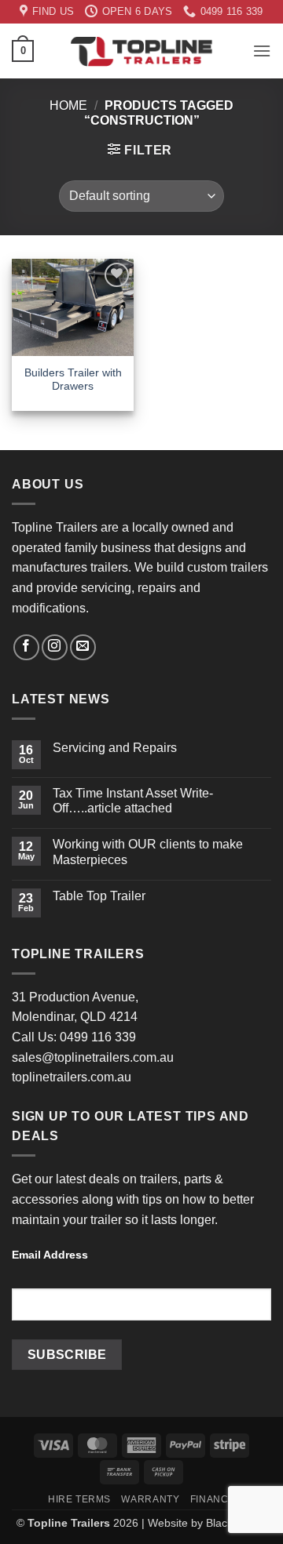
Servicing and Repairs (115, 747)
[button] (23, 51)
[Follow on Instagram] (55, 647)
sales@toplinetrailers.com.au (93, 1057)
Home (68, 105)
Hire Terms (79, 1499)
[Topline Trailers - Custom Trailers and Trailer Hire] (141, 51)
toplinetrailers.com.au (71, 1077)
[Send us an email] (83, 647)
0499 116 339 (98, 1037)
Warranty (150, 1499)
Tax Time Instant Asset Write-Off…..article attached (133, 801)
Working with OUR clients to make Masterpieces (148, 851)
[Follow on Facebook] (26, 647)
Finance (212, 1499)
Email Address (50, 1254)
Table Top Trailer (99, 896)
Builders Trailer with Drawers (73, 380)
